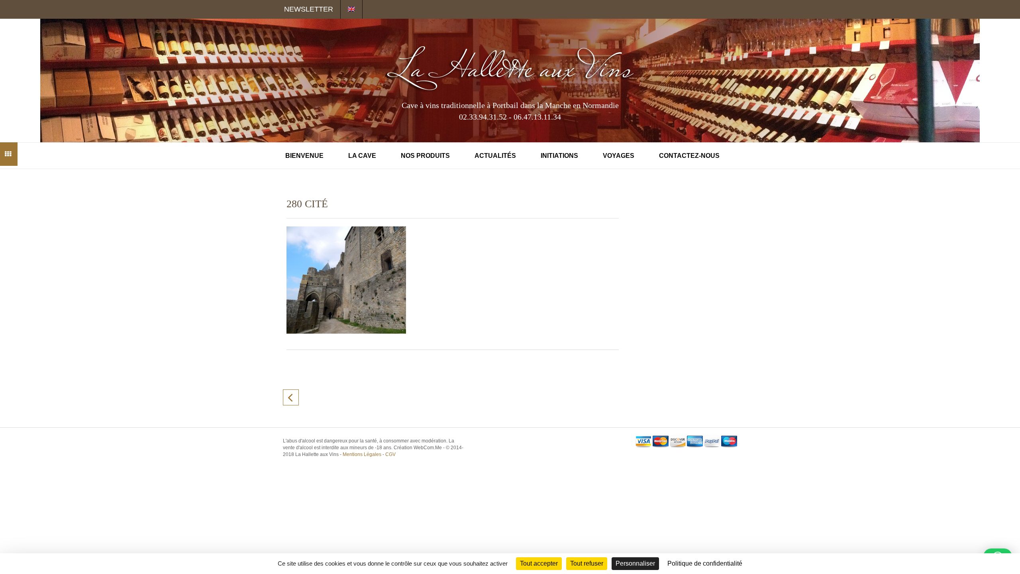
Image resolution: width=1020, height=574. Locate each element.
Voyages (618, 155)
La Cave (362, 155)
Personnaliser (635, 563)
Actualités (495, 155)
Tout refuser (586, 563)
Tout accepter (539, 563)
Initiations (559, 155)
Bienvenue (304, 155)
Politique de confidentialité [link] (704, 563)
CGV (390, 454)
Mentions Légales (362, 454)
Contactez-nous (689, 155)
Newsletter (308, 9)
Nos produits (425, 155)
